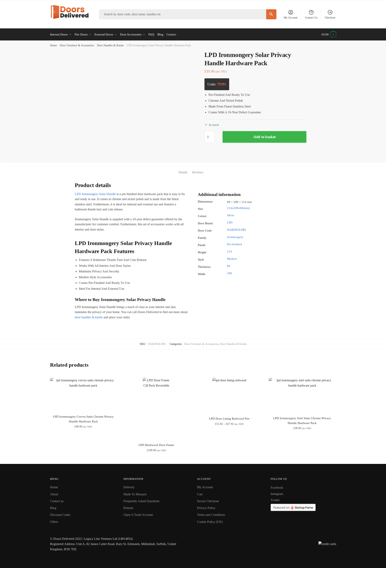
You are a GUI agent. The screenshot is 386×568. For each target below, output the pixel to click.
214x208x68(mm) (238, 208)
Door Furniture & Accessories (77, 45)
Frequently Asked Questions (141, 501)
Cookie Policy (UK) (210, 522)
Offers (54, 522)
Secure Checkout (208, 501)
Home (53, 45)
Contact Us (311, 17)
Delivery (128, 487)
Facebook (277, 487)
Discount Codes (60, 514)
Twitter (275, 500)
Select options (156, 459)
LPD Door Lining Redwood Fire (229, 418)
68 (228, 266)
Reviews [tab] (197, 172)
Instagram (277, 494)
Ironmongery (235, 237)
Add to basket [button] (83, 459)
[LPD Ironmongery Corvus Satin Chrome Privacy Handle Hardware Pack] (83, 394)
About (54, 494)
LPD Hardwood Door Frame (156, 445)
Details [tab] (183, 172)
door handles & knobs (89, 317)
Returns (128, 508)
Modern (232, 258)
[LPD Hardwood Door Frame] (156, 408)
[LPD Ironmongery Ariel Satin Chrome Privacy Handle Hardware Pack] (302, 394)
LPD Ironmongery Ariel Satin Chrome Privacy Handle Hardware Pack (302, 421)
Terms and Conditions (211, 514)
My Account (291, 17)
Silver (230, 215)
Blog (53, 508)
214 (229, 251)
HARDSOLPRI (236, 229)
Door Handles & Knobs (110, 45)
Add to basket (264, 137)
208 (229, 273)
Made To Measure (135, 494)
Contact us (57, 501)
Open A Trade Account (138, 514)
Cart (199, 494)
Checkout (330, 17)
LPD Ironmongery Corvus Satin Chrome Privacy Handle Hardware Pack (83, 419)
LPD (230, 222)
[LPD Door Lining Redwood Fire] (229, 395)
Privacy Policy (206, 508)
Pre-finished (234, 244)
